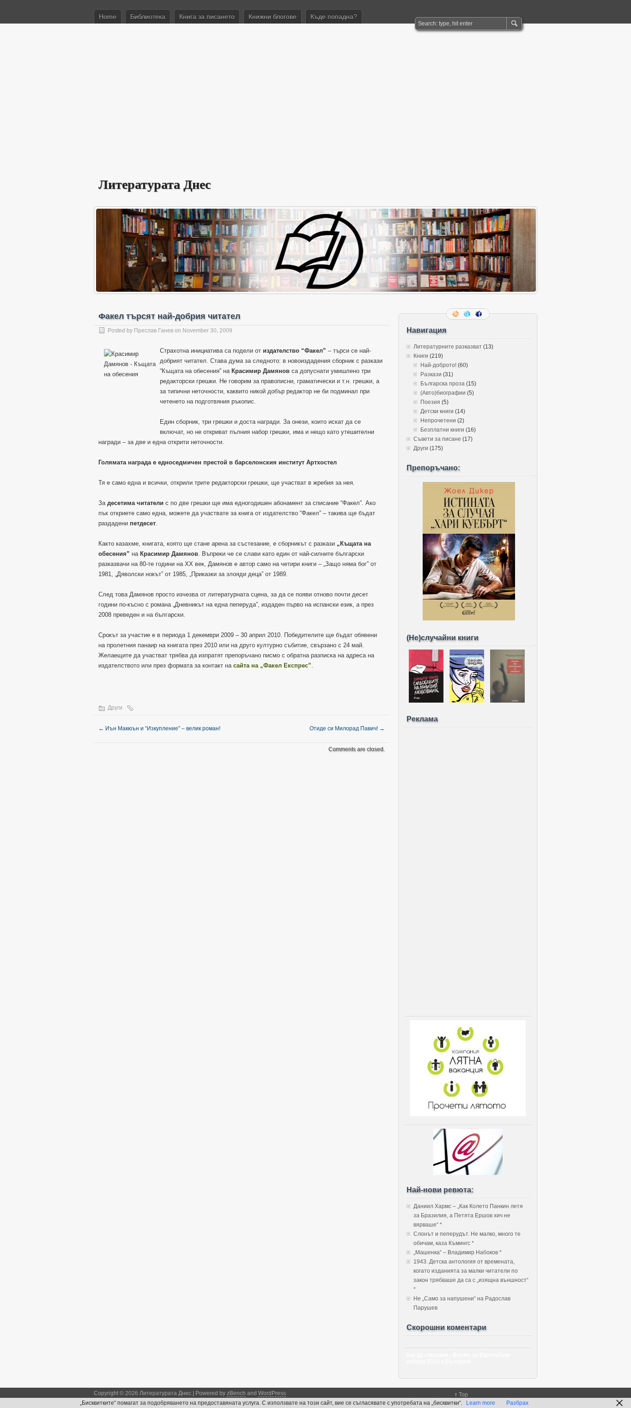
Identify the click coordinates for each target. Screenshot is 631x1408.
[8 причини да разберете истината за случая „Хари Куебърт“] (469, 618)
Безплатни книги (442, 430)
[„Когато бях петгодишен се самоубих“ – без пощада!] (507, 701)
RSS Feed (456, 314)
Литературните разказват (447, 346)
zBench (236, 1393)
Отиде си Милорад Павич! (347, 728)
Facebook (479, 314)
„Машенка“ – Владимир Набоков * (457, 1252)
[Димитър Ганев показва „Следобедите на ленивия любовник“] (426, 701)
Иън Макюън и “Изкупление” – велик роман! (159, 728)
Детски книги (437, 411)
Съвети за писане (437, 439)
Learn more (480, 1403)
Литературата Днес (154, 183)
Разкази (431, 374)
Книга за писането (207, 16)
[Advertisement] (315, 106)
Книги (420, 356)
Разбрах (517, 1403)
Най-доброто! (438, 365)
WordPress (272, 1393)
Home (107, 16)
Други (115, 707)
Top (463, 1394)
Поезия (430, 402)
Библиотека (147, 16)
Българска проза (442, 383)
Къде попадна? (333, 16)
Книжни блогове (273, 16)
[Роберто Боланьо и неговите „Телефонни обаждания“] (466, 701)
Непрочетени (438, 420)
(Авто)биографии (443, 393)
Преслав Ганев (153, 330)
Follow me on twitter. (468, 314)
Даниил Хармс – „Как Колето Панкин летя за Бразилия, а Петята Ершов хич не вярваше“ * (468, 1215)
